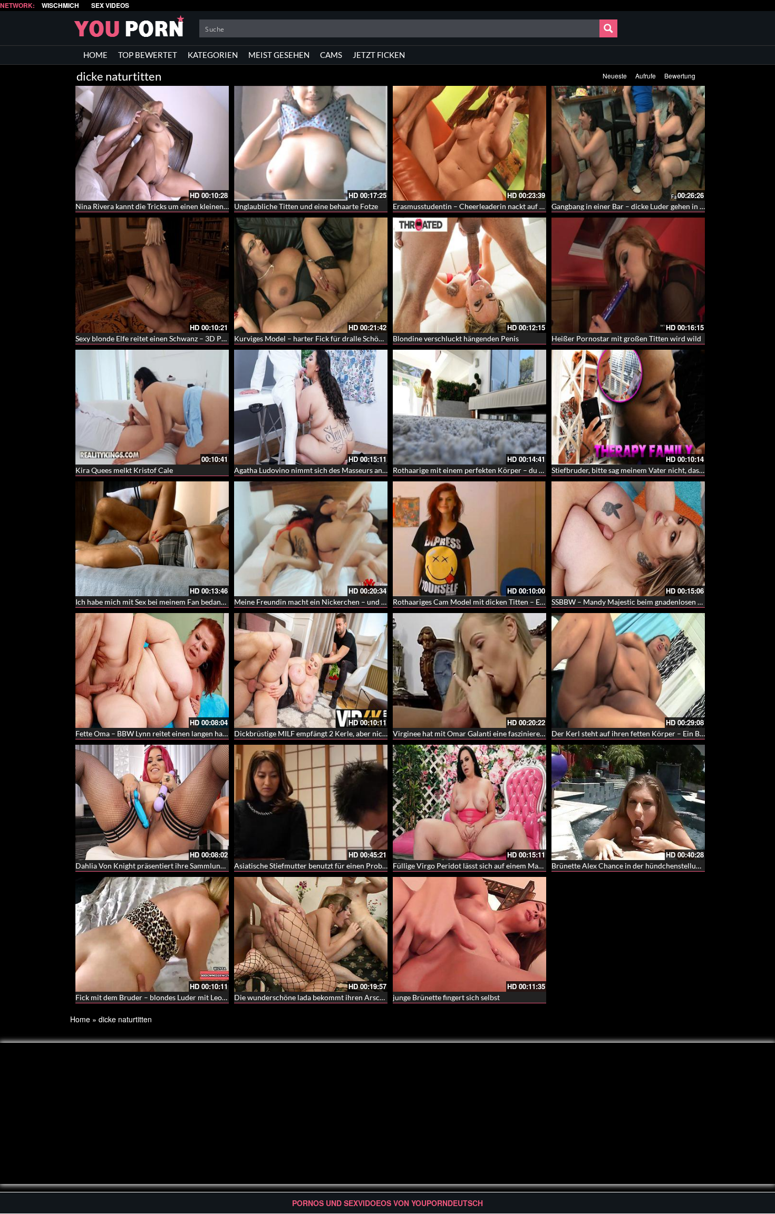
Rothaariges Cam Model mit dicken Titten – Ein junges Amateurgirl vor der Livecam (528, 601)
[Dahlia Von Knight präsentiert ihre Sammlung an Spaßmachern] (152, 802)
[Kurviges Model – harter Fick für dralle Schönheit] (311, 275)
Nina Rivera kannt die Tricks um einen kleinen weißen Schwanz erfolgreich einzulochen (217, 206)
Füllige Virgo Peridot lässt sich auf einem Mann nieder (481, 865)
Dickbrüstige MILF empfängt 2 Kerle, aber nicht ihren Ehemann (337, 733)
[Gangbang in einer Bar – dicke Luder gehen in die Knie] (628, 143)
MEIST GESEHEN (278, 55)
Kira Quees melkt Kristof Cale (124, 470)
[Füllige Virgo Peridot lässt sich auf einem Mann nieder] (469, 802)
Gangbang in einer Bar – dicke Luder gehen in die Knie (638, 206)
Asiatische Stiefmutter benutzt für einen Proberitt (315, 865)
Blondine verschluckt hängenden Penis (456, 338)
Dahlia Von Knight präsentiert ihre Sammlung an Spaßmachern (177, 865)
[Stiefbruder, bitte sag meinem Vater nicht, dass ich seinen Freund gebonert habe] (628, 407)
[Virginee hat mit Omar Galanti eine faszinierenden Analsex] (469, 670)
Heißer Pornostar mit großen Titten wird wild (626, 338)
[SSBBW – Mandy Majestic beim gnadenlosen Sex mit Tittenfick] (628, 538)
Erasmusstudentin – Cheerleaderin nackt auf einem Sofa (484, 206)
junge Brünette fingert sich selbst (446, 997)
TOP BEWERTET (147, 55)
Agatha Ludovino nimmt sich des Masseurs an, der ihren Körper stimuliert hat (360, 470)
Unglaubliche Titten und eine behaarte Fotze (306, 206)
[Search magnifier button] (608, 28)
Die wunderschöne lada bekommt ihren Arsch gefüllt (320, 997)
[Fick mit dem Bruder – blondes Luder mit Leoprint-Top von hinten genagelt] (152, 934)
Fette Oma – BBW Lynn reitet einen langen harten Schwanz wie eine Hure (194, 733)
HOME (95, 55)
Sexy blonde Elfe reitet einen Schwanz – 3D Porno (156, 338)
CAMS (331, 55)
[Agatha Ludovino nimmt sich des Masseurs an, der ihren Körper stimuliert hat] (311, 407)
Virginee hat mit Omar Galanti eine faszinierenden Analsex (488, 733)
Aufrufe (645, 75)
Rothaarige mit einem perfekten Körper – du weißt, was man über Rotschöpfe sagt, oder (536, 470)
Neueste (615, 75)
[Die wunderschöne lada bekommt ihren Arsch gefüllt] (311, 934)
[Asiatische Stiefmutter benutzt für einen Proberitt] (311, 802)
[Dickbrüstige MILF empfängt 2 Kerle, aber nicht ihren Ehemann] (311, 670)
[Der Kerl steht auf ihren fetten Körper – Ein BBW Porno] (628, 670)
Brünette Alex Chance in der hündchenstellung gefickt (639, 865)
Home (80, 1019)
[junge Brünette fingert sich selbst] (469, 934)
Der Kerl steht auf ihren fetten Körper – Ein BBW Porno (642, 733)
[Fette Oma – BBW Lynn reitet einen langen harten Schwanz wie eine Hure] (152, 670)
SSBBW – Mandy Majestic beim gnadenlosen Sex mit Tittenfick (652, 601)
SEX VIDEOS (110, 5)
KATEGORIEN (213, 55)
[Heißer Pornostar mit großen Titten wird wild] (628, 275)
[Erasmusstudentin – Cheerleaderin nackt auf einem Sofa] (469, 143)
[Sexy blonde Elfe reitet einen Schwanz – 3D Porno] (152, 275)
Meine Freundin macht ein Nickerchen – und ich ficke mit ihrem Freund (350, 601)
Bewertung (679, 75)
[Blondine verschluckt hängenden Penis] (469, 275)
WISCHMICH (60, 5)
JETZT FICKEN (379, 55)
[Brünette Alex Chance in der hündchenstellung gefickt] (628, 802)
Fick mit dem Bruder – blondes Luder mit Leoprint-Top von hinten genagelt (196, 997)
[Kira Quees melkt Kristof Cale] (152, 407)
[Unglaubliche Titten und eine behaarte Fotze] (311, 143)
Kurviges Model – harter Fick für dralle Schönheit (314, 338)
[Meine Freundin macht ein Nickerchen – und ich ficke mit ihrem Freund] (311, 538)
